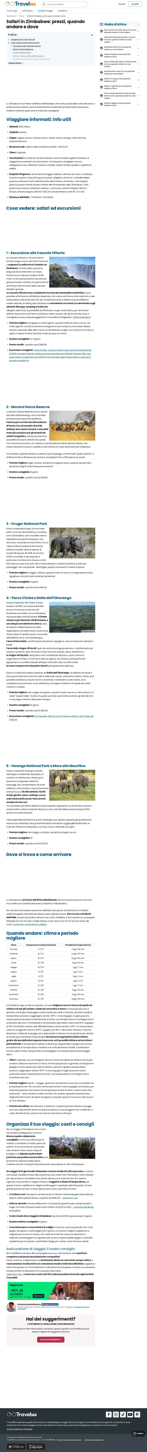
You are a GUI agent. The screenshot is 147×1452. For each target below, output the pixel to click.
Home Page (12, 10)
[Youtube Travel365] (130, 1414)
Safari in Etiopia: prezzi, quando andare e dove (117, 55)
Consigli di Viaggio (45, 10)
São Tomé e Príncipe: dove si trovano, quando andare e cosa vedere (120, 31)
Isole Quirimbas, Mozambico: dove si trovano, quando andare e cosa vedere (119, 39)
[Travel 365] (20, 3)
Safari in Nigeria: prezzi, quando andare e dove (117, 104)
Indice (12, 35)
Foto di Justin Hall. (89, 631)
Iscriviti (135, 4)
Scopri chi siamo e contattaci (19, 1429)
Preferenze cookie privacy (94, 1440)
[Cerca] (44, 4)
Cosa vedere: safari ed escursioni (25, 42)
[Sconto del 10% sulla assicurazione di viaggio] (50, 1291)
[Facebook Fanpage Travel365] (109, 1414)
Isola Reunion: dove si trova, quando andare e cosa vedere (119, 72)
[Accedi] (122, 4)
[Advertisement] (50, 86)
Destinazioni (27, 10)
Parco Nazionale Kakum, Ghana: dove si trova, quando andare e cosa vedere (120, 64)
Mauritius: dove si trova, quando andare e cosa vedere (117, 48)
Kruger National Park (22, 52)
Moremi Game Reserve (23, 49)
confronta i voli (69, 1197)
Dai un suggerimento (51, 1339)
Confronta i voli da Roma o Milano (30, 924)
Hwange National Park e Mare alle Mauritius (32, 59)
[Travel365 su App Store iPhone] (36, 1447)
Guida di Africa (115, 24)
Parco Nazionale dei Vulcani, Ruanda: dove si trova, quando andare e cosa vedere (120, 96)
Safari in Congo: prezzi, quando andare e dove (117, 79)
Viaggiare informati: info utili (23, 39)
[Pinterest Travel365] (137, 1414)
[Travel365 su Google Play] (16, 1447)
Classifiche (62, 10)
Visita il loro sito (14, 1274)
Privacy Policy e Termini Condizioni (69, 1440)
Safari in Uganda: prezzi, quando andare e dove (117, 87)
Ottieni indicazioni (82, 317)
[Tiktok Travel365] (123, 1414)
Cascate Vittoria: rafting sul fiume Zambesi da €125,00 (44, 353)
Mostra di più (15, 63)
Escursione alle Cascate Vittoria (27, 46)
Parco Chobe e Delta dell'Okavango (28, 56)
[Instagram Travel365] (116, 1414)
